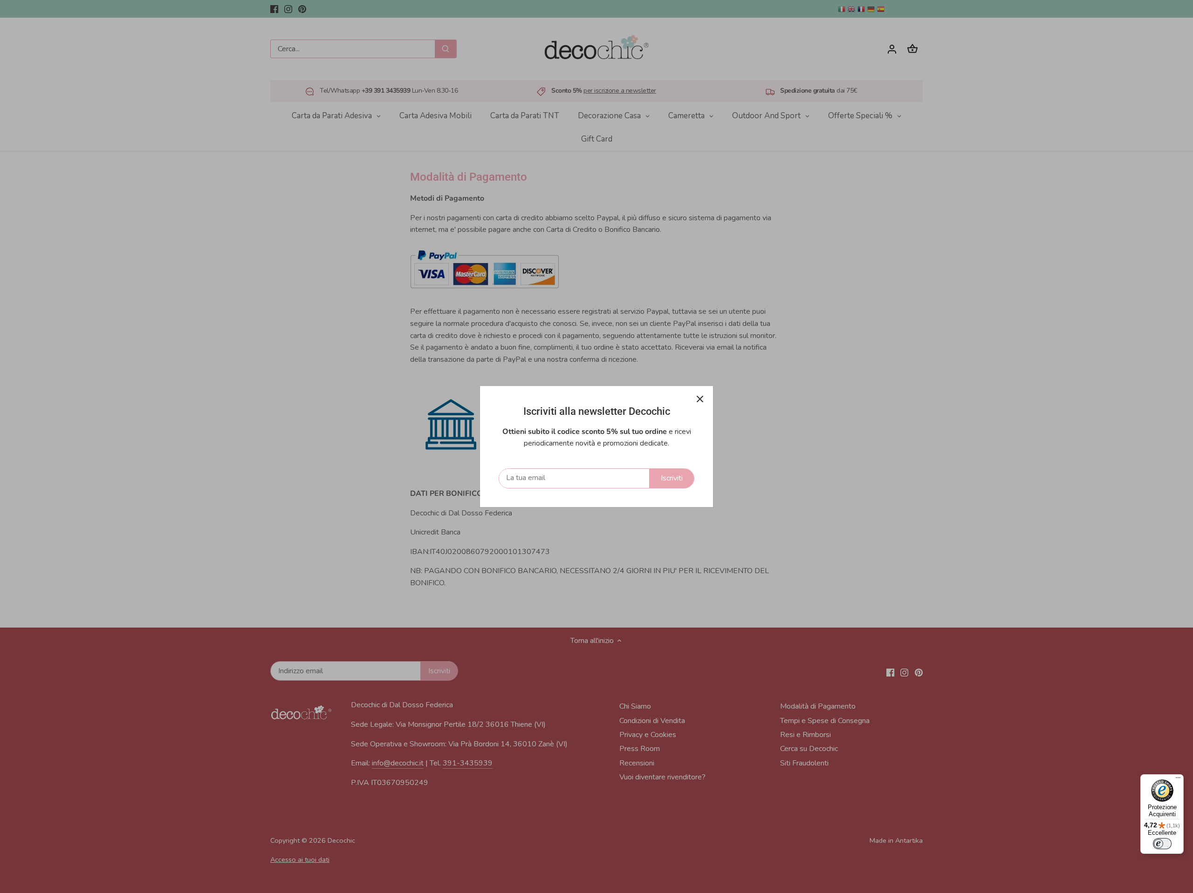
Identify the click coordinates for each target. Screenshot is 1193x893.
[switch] (1162, 843)
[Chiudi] (700, 399)
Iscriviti (672, 478)
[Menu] (1178, 779)
